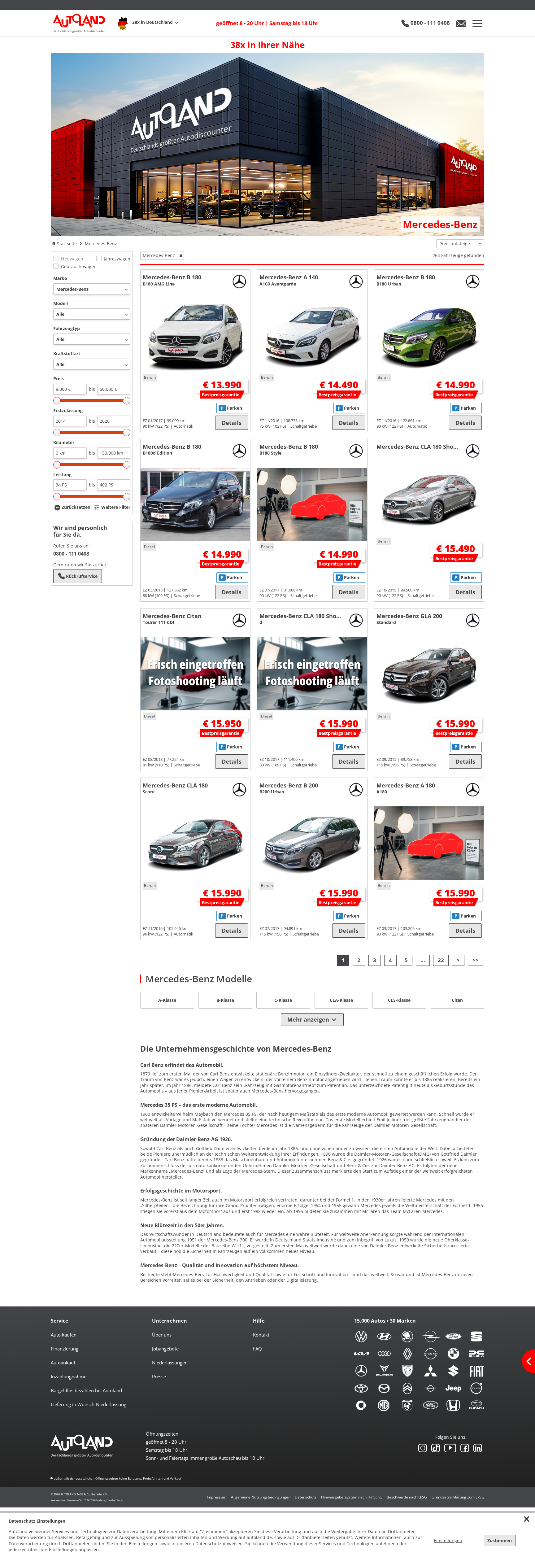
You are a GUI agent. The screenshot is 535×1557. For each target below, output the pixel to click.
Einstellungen (448, 1540)
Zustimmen (499, 1540)
